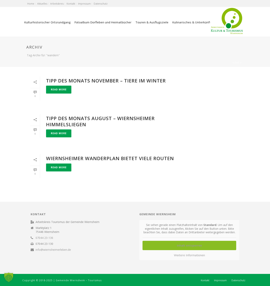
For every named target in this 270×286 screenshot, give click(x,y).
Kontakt (205, 280)
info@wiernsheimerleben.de (53, 250)
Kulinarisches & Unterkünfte (192, 22)
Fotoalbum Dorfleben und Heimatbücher (103, 22)
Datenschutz (238, 280)
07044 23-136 (44, 238)
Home (236, 62)
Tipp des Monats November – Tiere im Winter (106, 80)
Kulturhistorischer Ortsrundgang (47, 22)
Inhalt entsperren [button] (189, 245)
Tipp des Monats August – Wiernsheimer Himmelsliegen (100, 121)
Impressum (220, 280)
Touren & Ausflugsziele (151, 22)
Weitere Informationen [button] (189, 255)
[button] (8, 277)
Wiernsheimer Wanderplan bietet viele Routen (110, 158)
